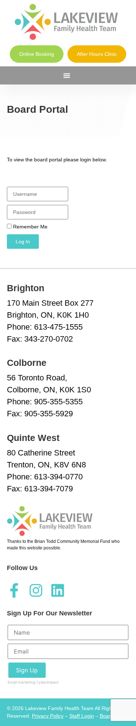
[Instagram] (36, 590)
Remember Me (30, 227)
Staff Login (81, 716)
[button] (66, 75)
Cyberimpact (47, 682)
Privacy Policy (47, 716)
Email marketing (21, 682)
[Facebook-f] (14, 590)
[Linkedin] (57, 590)
